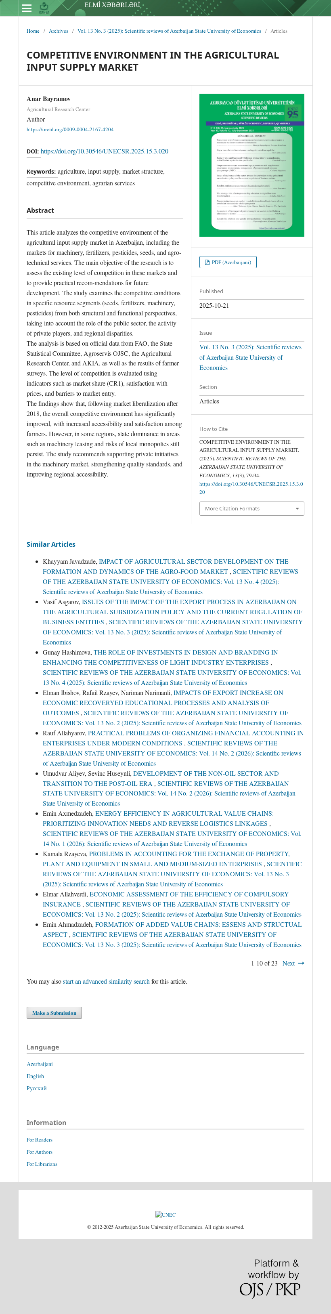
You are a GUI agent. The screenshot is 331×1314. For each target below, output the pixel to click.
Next (289, 963)
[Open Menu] (27, 8)
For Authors (39, 1151)
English (35, 1076)
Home (33, 30)
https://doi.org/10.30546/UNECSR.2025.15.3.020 (104, 151)
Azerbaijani (40, 1064)
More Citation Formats (232, 508)
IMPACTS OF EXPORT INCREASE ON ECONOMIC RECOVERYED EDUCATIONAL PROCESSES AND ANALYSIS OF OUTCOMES (163, 702)
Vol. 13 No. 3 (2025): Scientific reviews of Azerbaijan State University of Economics (169, 30)
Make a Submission (54, 1012)
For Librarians (42, 1163)
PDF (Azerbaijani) (231, 262)
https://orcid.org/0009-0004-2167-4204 (70, 129)
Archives (58, 30)
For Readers (39, 1139)
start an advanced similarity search (106, 981)
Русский (37, 1088)
